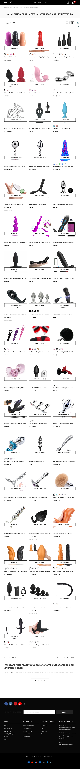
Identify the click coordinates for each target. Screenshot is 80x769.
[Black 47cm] (54, 604)
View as (62, 23)
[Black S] (54, 54)
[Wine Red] (38, 54)
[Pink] (30, 90)
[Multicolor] (30, 421)
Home (6, 7)
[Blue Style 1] (5, 459)
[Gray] (62, 495)
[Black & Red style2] (32, 349)
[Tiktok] (24, 703)
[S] (30, 311)
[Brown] (57, 164)
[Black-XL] (14, 568)
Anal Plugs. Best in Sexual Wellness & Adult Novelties (23, 7)
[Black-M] (8, 568)
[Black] (5, 54)
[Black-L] (11, 568)
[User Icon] (68, 2)
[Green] (60, 164)
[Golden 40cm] (57, 604)
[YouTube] (20, 703)
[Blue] (54, 126)
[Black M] (57, 54)
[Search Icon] (11, 2)
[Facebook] (6, 703)
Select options (16, 120)
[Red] (14, 54)
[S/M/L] (38, 311)
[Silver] (32, 421)
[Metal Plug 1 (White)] (57, 349)
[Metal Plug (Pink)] (54, 349)
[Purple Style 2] (14, 459)
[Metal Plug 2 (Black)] (60, 349)
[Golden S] (62, 54)
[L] (35, 311)
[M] (32, 311)
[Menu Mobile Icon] (5, 2)
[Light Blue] (62, 164)
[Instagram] (10, 703)
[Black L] (60, 54)
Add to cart (15, 48)
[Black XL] (38, 642)
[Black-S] (5, 568)
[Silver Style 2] (57, 90)
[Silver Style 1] (54, 90)
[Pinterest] (15, 703)
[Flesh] (8, 54)
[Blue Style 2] (8, 459)
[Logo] (40, 2)
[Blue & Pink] (35, 349)
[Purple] (11, 54)
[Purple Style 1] (11, 459)
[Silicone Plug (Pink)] (62, 349)
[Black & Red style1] (30, 349)
